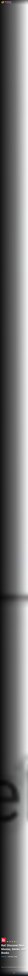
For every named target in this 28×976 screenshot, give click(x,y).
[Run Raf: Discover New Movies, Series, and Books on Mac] (14, 962)
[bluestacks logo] (6, 2)
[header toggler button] (26, 2)
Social (4, 956)
